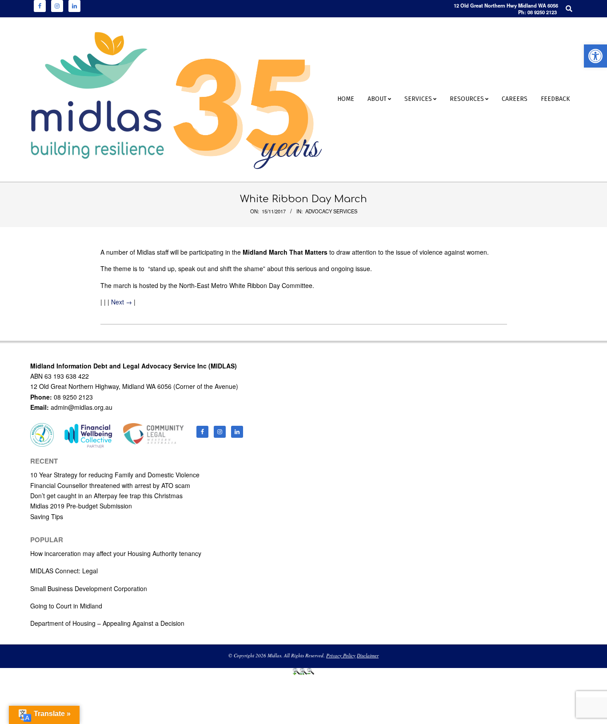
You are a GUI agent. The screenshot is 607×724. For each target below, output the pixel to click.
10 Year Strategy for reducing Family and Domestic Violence (115, 474)
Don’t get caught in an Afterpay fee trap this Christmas (106, 495)
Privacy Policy (340, 655)
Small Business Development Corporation (88, 588)
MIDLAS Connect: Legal (64, 570)
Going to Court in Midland (66, 605)
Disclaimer (368, 655)
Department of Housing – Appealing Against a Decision (107, 623)
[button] (595, 56)
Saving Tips (46, 516)
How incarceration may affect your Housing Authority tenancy (115, 553)
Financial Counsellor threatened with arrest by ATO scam (110, 485)
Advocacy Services (331, 211)
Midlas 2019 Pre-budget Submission (81, 505)
